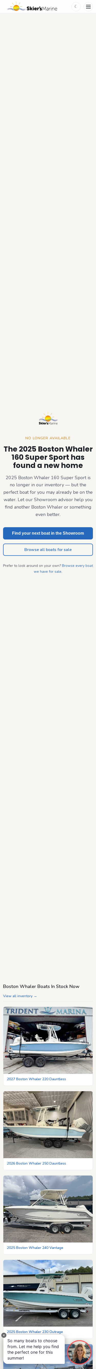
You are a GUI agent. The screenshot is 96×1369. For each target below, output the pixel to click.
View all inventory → (20, 996)
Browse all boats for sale (48, 550)
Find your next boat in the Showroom (48, 533)
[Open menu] (88, 6)
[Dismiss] (3, 1335)
